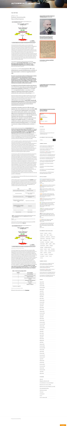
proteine (41, 249)
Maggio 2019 (42, 340)
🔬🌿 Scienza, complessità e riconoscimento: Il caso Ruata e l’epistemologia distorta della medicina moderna (47, 209)
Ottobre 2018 (42, 349)
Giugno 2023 (42, 318)
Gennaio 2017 (42, 362)
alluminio (45, 233)
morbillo (50, 243)
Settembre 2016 (42, 369)
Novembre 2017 (42, 355)
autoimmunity (42, 238)
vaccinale (41, 254)
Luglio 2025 (41, 291)
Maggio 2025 (42, 294)
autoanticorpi (42, 236)
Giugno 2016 (42, 373)
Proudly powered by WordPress (16, 418)
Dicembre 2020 (42, 327)
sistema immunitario (51, 250)
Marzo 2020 (42, 333)
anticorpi (50, 233)
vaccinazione (51, 254)
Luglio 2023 (41, 316)
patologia (51, 245)
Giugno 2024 (42, 307)
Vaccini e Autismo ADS (43, 397)
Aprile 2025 (41, 296)
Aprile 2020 (41, 331)
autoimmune (48, 236)
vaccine (46, 256)
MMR (47, 243)
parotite (47, 245)
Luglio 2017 (41, 358)
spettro (41, 252)
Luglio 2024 (41, 305)
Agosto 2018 (42, 351)
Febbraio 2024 (42, 311)
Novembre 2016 (42, 366)
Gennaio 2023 (42, 320)
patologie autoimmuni (47, 247)
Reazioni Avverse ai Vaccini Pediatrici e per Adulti (47, 386)
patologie (41, 247)
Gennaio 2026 (42, 285)
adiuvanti (41, 233)
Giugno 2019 (42, 338)
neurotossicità (42, 245)
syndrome (45, 252)
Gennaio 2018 (42, 353)
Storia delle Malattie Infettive (44, 388)
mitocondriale (42, 243)
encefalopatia (45, 240)
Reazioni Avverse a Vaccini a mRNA (45, 384)
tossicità (49, 252)
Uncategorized (42, 393)
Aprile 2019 (41, 342)
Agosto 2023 (42, 314)
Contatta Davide (42, 129)
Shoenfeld (52, 249)
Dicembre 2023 (42, 313)
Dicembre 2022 (42, 322)
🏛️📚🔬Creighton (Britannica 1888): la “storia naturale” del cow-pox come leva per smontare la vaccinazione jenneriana (47, 190)
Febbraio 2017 (42, 360)
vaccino (41, 257)
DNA (41, 240)
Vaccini (41, 395)
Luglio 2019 (41, 336)
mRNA (54, 243)
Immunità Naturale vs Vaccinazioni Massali (46, 382)
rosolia (49, 249)
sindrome (41, 250)
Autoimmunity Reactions (25, 3)
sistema (45, 250)
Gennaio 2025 (42, 302)
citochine (53, 238)
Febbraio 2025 (42, 300)
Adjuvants (41, 379)
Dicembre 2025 (42, 287)
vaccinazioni (42, 256)
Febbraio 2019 (42, 344)
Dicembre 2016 (42, 364)
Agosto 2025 (42, 289)
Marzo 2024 (42, 309)
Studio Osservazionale (43, 390)
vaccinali (46, 254)
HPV (49, 240)
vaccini (50, 256)
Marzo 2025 (42, 298)
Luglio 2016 (41, 371)
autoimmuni (53, 236)
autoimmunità (48, 238)
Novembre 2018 (42, 347)
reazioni (45, 249)
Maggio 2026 (42, 283)
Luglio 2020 (42, 329)
